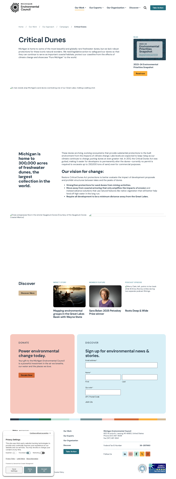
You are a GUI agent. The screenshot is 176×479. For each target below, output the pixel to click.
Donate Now (26, 375)
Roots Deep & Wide (136, 310)
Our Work (79, 7)
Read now (140, 73)
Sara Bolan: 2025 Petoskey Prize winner (105, 312)
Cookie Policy (59, 472)
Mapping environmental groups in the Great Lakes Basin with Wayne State (68, 314)
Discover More (27, 293)
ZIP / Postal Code (92, 397)
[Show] (85, 7)
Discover (134, 7)
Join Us (89, 402)
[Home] (24, 8)
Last (124, 381)
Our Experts (95, 7)
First (87, 381)
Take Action (158, 7)
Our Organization (115, 7)
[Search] (145, 7)
